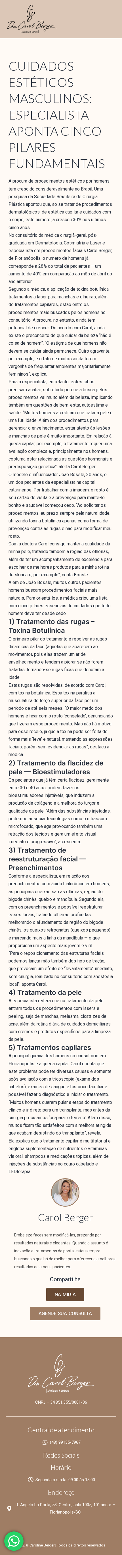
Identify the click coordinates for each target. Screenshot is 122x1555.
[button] (65, 1294)
